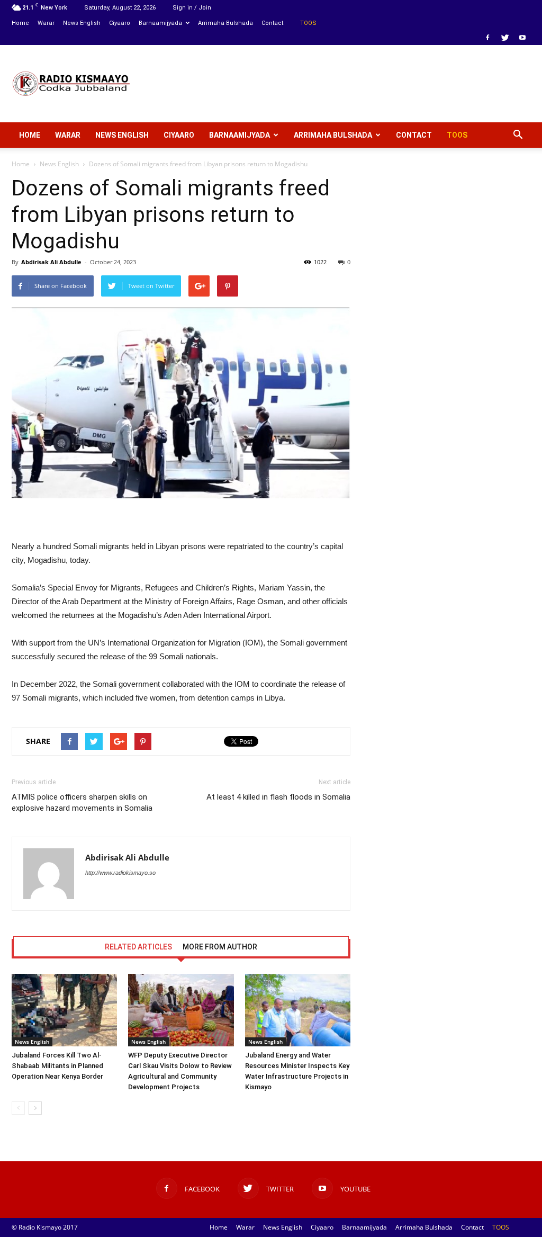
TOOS (308, 23)
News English (82, 23)
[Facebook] (487, 37)
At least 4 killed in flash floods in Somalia (278, 797)
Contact (272, 23)
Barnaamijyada (160, 23)
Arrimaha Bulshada (225, 23)
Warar (46, 23)
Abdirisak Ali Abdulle (51, 262)
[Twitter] (505, 37)
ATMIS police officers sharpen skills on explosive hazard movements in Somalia (82, 802)
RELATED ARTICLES (138, 947)
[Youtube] (522, 37)
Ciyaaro (119, 23)
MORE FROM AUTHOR (220, 947)
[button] (517, 135)
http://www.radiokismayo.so (120, 873)
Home (20, 23)
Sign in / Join (192, 7)
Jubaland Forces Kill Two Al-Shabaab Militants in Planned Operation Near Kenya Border (57, 1065)
